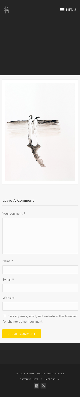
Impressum (52, 379)
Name (7, 261)
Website (8, 298)
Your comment (13, 213)
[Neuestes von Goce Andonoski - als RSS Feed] (43, 386)
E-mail (8, 279)
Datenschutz (29, 379)
